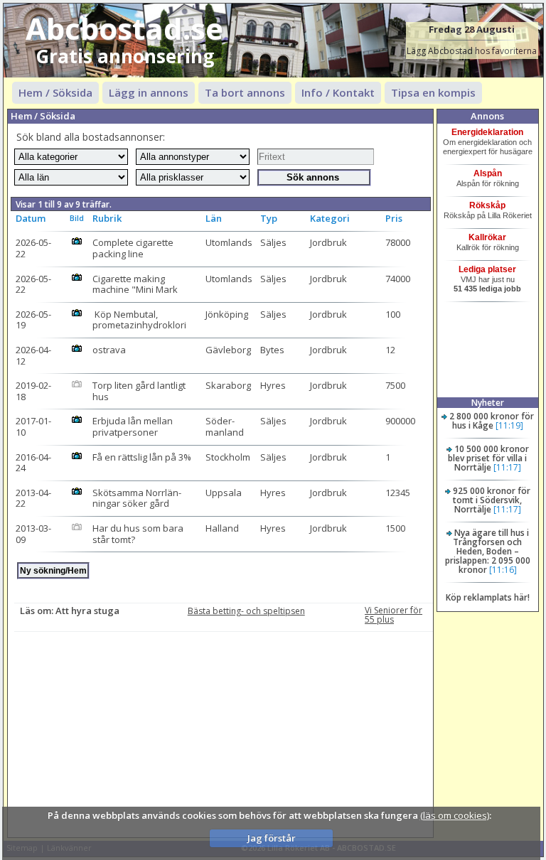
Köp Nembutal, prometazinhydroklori (139, 320)
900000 (400, 420)
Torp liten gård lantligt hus (140, 391)
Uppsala (223, 492)
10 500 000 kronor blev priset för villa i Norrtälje (488, 458)
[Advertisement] (223, 731)
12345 (397, 492)
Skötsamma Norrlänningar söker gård (136, 498)
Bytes (272, 349)
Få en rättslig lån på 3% (141, 457)
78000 (397, 242)
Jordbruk (328, 242)
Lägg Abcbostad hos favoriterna (472, 51)
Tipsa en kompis (433, 92)
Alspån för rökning (487, 183)
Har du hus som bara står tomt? (139, 534)
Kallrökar (487, 237)
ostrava (109, 349)
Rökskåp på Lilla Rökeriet (488, 215)
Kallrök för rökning (487, 247)
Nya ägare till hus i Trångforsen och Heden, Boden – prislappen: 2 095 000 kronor (487, 551)
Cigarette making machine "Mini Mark (135, 284)
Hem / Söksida (55, 92)
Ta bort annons (245, 92)
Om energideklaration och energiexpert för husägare (487, 147)
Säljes (273, 242)
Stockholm (227, 457)
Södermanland (224, 426)
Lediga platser (487, 269)
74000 (397, 278)
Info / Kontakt (338, 92)
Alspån (487, 173)
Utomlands (228, 242)
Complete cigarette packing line (134, 248)
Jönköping (226, 314)
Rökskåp (487, 205)
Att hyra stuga (87, 610)
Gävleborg (228, 349)
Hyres (273, 385)
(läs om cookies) (454, 815)
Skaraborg (228, 385)
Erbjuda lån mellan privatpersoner (133, 426)
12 (390, 349)
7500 (395, 385)
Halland (222, 528)
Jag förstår (271, 838)
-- (33, 248)
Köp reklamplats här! (488, 597)
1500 (395, 528)
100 (392, 314)
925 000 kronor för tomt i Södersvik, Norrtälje (491, 500)
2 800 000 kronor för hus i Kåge (491, 420)
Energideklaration (487, 132)
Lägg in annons (148, 92)
